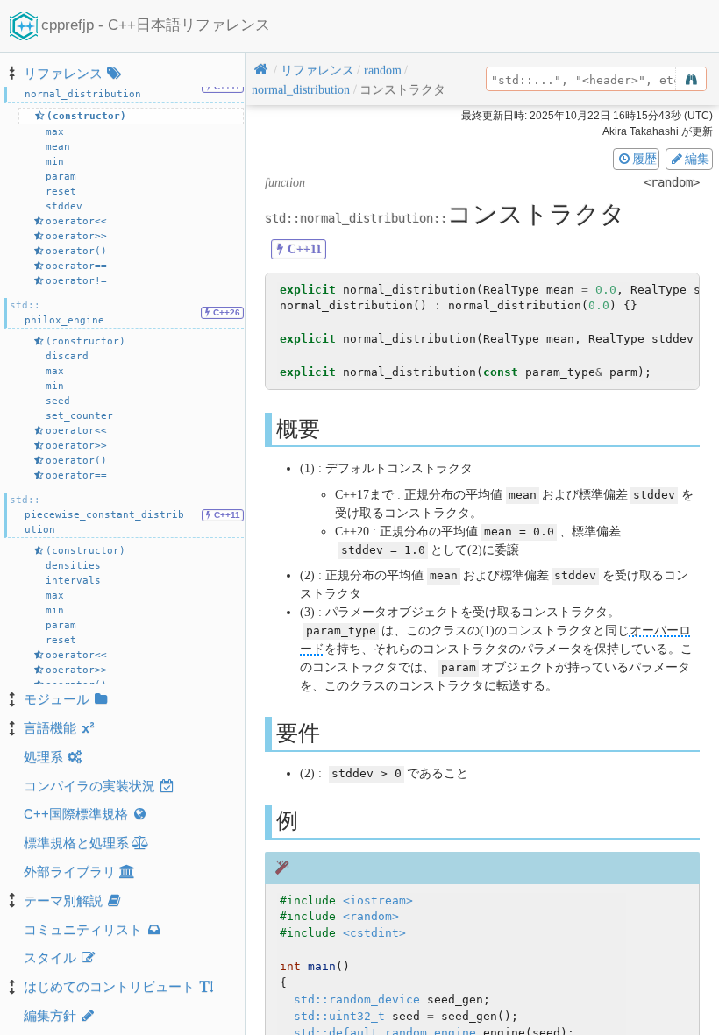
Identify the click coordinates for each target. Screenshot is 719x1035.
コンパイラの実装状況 (89, 785)
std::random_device (357, 999)
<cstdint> (374, 932)
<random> (371, 916)
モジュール (56, 698)
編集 (697, 159)
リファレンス (63, 73)
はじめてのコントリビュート (109, 986)
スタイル (50, 957)
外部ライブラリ (70, 871)
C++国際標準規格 (76, 813)
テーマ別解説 (63, 900)
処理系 (43, 756)
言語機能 (50, 727)
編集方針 (50, 1015)
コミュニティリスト (83, 929)
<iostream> (378, 900)
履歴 (644, 159)
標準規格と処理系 (76, 842)
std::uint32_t (339, 1016)
